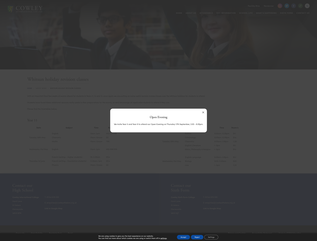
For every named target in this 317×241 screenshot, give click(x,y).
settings (163, 238)
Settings (211, 237)
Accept (183, 237)
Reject (197, 237)
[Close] (203, 112)
